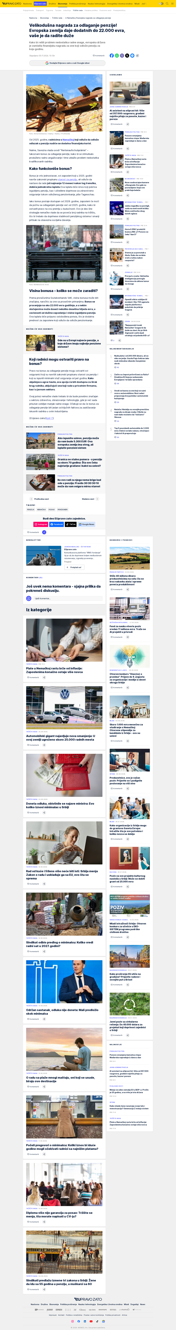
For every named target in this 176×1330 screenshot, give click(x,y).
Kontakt (61, 1315)
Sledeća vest (88, 499)
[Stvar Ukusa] (136, 1309)
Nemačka (41, 509)
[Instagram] (72, 1321)
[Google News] (103, 1321)
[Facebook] (78, 1321)
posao (52, 509)
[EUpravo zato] (11, 3)
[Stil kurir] (75, 1309)
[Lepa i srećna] (92, 1309)
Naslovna (33, 18)
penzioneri (63, 509)
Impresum (53, 1315)
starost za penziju (67, 179)
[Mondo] (39, 1309)
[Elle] (68, 1309)
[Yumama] (124, 1309)
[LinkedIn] (84, 1321)
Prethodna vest (41, 499)
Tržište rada (57, 18)
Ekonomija (44, 18)
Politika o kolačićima (74, 1315)
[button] (99, 56)
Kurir (48, 418)
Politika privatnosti (112, 1315)
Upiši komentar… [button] (43, 598)
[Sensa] (113, 1309)
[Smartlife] (103, 1309)
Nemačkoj (69, 139)
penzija (30, 509)
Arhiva (124, 1315)
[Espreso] (59, 1309)
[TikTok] (97, 1321)
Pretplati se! (75, 567)
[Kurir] (50, 1309)
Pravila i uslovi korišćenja (94, 1315)
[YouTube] (91, 1321)
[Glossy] (82, 1309)
